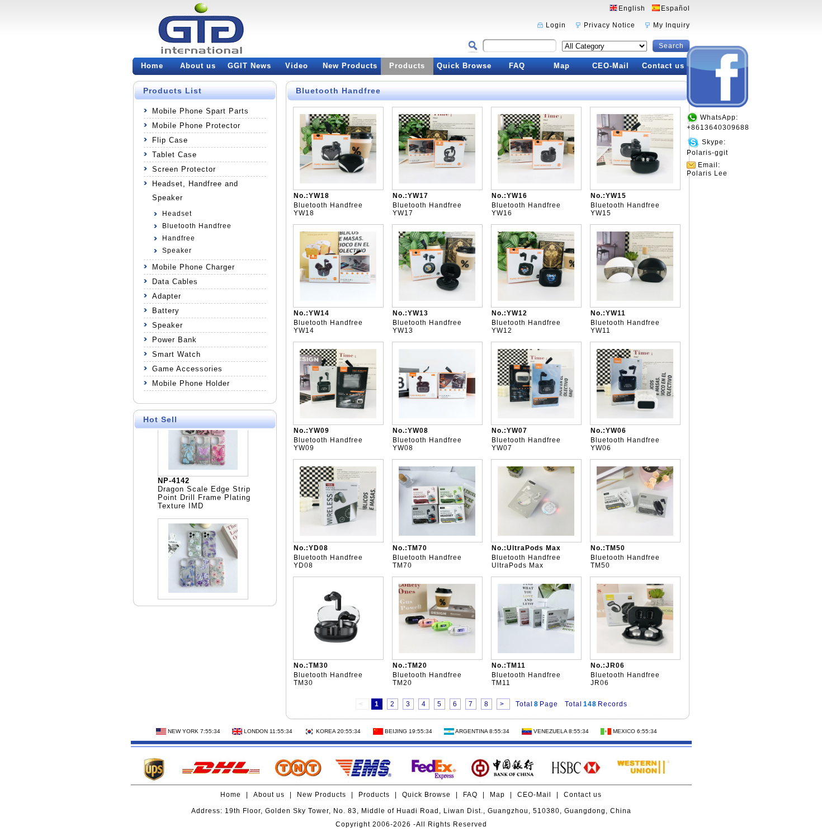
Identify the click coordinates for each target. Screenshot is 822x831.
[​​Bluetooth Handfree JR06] (635, 651)
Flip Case (170, 140)
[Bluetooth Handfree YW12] (536, 299)
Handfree (178, 238)
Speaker (177, 250)
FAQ (517, 66)
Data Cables (175, 281)
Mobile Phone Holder (191, 383)
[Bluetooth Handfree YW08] (437, 416)
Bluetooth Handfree (197, 226)
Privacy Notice (609, 25)
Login (556, 25)
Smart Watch (176, 354)
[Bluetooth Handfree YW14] (338, 299)
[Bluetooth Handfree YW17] (437, 181)
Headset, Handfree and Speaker (195, 191)
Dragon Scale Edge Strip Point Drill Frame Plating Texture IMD (204, 486)
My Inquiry (671, 25)
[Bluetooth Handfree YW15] (635, 181)
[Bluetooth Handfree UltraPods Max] (536, 533)
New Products (350, 66)
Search (671, 46)
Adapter (166, 296)
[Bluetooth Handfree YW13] (437, 299)
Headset (177, 214)
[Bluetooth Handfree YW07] (536, 416)
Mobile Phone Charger (193, 267)
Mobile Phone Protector (196, 125)
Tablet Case (174, 154)
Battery (165, 310)
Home (152, 66)
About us (198, 66)
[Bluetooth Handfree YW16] (536, 181)
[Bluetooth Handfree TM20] (437, 651)
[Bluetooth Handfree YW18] (338, 181)
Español (675, 8)
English (631, 8)
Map (562, 66)
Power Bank (174, 340)
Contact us (663, 66)
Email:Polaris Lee (707, 169)
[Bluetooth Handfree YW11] (635, 299)
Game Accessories (187, 369)
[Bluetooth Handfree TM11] (536, 651)
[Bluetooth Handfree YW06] (635, 416)
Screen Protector (184, 169)
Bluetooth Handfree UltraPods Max (526, 561)
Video (296, 66)
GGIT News (249, 66)
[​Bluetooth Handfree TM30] (338, 651)
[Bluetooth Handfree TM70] (437, 533)
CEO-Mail (610, 66)
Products (407, 66)
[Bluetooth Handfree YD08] (338, 533)
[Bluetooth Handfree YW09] (338, 416)
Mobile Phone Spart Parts (200, 111)
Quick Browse (464, 66)
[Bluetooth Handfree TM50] (635, 533)
